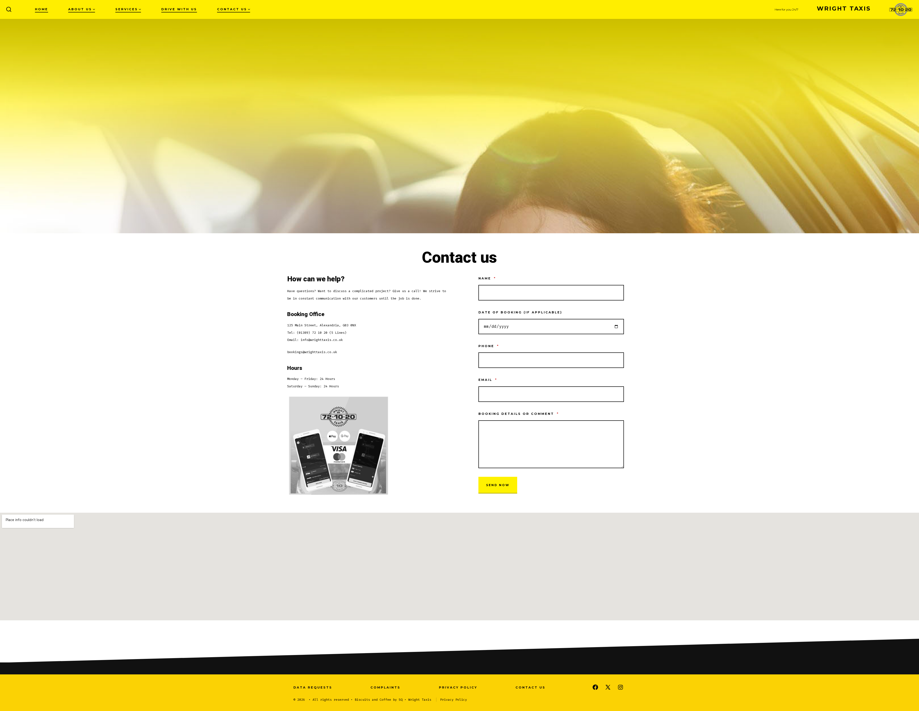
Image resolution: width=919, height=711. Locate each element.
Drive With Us (179, 9)
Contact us (232, 9)
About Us (80, 9)
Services (126, 9)
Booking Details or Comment (518, 414)
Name (487, 278)
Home (41, 9)
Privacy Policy (458, 687)
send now (498, 485)
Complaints (385, 687)
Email (487, 380)
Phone (488, 346)
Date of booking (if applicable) (520, 312)
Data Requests (312, 687)
